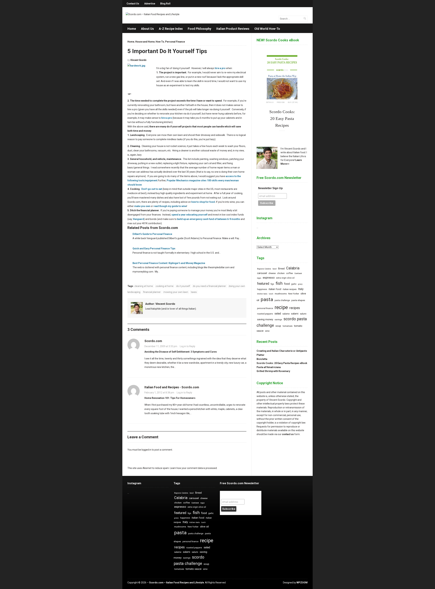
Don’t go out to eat (151, 189)
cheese (272, 273)
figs (272, 284)
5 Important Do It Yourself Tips (167, 51)
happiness (262, 289)
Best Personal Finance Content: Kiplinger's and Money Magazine (169, 263)
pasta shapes (298, 300)
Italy (300, 289)
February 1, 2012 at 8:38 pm (159, 392)
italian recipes (290, 289)
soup (278, 326)
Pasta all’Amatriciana (269, 367)
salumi (303, 313)
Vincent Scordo (138, 60)
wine (267, 331)
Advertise (149, 3)
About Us (147, 28)
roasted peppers (265, 314)
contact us (288, 434)
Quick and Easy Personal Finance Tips (154, 248)
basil (275, 269)
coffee (289, 273)
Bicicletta (262, 359)
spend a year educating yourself (189, 214)
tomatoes (287, 326)
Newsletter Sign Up (270, 188)
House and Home (145, 41)
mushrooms (281, 293)
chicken (281, 273)
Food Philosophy (199, 28)
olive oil (204, 526)
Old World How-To (267, 28)
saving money (265, 319)
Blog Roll (165, 3)
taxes (194, 292)
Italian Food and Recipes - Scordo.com (171, 387)
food (287, 283)
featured (263, 284)
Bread (281, 268)
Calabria (292, 268)
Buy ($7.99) (293, 102)
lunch (271, 294)
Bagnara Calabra (264, 269)
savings (278, 319)
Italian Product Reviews (232, 28)
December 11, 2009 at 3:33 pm (160, 346)
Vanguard (138, 219)
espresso (269, 277)
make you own (142, 206)
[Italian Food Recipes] (152, 14)
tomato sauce (194, 568)
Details (270, 102)
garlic (294, 284)
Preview (281, 102)
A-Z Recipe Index (171, 28)
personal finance (265, 308)
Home (131, 28)
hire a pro (220, 68)
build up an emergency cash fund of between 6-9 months (208, 219)
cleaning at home (143, 286)
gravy (300, 284)
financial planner (152, 292)
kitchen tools (262, 294)
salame (286, 313)
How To (160, 41)
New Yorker (293, 294)
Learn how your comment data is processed (193, 468)
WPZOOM (302, 582)
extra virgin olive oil (285, 278)
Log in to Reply (187, 346)
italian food (275, 289)
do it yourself (183, 286)
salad (277, 313)
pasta (267, 299)
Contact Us (133, 3)
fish (279, 283)
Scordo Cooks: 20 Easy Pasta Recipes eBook (282, 363)
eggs (259, 278)
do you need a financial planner (209, 286)
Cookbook (298, 273)
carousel (262, 273)
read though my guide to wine (170, 206)
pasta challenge (282, 300)
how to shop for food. (203, 202)
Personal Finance (175, 41)
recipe (281, 307)
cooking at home (164, 286)
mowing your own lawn (175, 292)
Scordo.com (153, 341)
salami (294, 313)
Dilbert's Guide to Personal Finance (152, 234)
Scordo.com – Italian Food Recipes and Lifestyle (176, 582)
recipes (294, 308)
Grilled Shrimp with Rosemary (273, 371)
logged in (146, 449)
